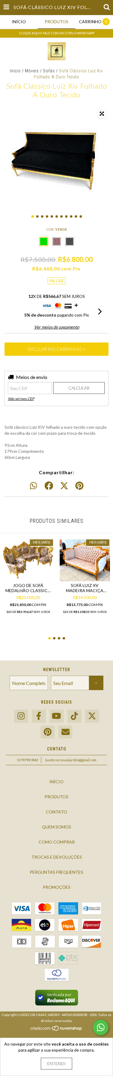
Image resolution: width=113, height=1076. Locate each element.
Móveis (32, 70)
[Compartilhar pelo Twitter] (64, 486)
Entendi (56, 1063)
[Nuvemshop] (56, 1030)
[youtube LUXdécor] (57, 716)
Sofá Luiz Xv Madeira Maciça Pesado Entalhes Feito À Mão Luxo (85, 588)
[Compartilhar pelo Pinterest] (79, 486)
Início (15, 70)
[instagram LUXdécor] (21, 716)
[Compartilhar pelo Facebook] (49, 486)
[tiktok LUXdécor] (74, 716)
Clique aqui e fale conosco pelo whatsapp (56, 33)
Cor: (56, 229)
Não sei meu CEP (21, 398)
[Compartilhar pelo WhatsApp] (33, 486)
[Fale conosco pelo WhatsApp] (100, 1027)
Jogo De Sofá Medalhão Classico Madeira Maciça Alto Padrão (28, 588)
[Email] (65, 732)
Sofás (49, 70)
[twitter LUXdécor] (92, 716)
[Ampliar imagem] (102, 113)
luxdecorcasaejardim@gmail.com (70, 760)
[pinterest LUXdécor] (48, 732)
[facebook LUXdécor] (39, 716)
